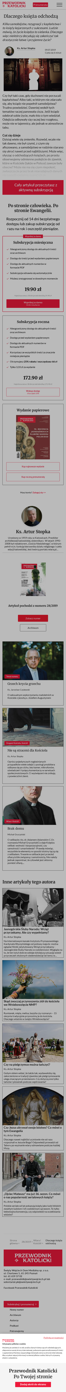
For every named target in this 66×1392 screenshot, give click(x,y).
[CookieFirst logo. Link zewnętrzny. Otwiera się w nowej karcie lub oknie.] (8, 1340)
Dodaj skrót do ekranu (33, 1384)
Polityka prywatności (54, 1337)
